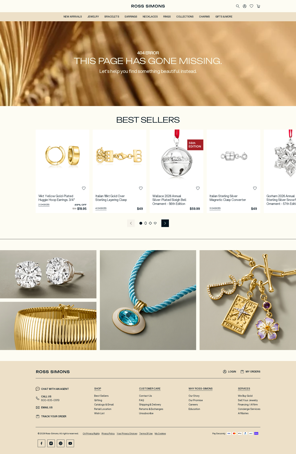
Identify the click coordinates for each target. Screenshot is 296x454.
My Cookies (160, 433)
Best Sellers (101, 396)
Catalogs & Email (104, 404)
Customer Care (150, 388)
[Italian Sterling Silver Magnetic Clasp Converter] (233, 171)
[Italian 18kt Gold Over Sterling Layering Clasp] (119, 171)
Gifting (98, 400)
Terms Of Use (146, 433)
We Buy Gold (245, 396)
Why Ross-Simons (200, 388)
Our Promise (196, 400)
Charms (204, 16)
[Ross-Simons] (148, 6)
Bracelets (111, 16)
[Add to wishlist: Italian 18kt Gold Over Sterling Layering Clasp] (141, 188)
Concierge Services (249, 409)
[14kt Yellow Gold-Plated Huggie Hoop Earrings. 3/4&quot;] (62, 171)
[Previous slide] (131, 223)
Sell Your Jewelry (248, 400)
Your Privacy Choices (127, 433)
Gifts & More (223, 16)
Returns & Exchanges (151, 409)
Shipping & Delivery (150, 404)
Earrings (131, 16)
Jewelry (93, 16)
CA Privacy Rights (91, 433)
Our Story (194, 396)
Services (244, 388)
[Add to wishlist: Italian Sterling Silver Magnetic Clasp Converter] (255, 188)
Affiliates (243, 413)
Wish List (99, 413)
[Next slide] (165, 223)
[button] (141, 223)
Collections (185, 16)
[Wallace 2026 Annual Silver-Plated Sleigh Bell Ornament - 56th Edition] (176, 171)
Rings (167, 16)
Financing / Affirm (248, 404)
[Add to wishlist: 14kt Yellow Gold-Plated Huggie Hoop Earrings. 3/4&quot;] (84, 188)
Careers (193, 404)
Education (194, 409)
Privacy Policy (108, 433)
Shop (97, 388)
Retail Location (102, 409)
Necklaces (150, 16)
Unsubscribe (146, 413)
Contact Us (145, 396)
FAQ (141, 400)
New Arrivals (73, 16)
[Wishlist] (251, 6)
